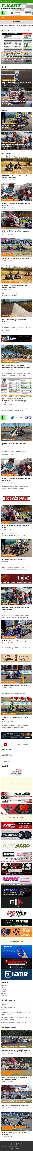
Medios (4, 67)
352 (19, 744)
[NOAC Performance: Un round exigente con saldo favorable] (16, 596)
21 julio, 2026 (5, 1136)
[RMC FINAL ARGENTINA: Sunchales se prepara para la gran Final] (16, 308)
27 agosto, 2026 (6, 179)
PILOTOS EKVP (12, 123)
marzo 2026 (4, 995)
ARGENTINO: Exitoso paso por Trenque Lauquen (19, 58)
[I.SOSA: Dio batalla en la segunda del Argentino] (16, 548)
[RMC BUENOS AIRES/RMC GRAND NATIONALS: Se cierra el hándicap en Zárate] (16, 354)
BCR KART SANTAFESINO (8, 172)
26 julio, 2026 (5, 1109)
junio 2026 (3, 989)
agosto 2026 (4, 985)
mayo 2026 (4, 991)
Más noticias (6, 153)
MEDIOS (14, 80)
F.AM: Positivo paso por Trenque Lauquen (15, 641)
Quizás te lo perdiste (9, 1027)
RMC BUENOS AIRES (24, 359)
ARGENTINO (9, 54)
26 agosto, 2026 (6, 323)
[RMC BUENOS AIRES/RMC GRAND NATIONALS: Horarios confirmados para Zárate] (16, 387)
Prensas (5, 110)
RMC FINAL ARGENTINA (14, 315)
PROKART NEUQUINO (12, 99)
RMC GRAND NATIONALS (8, 361)
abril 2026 (3, 993)
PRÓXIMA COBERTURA (14, 359)
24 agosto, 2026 (6, 128)
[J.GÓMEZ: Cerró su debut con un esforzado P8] (16, 706)
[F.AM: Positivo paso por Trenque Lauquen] (16, 629)
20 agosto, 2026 (6, 85)
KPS (8, 227)
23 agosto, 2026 (6, 260)
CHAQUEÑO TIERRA (7, 80)
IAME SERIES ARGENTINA (20, 1046)
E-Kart (16, 61)
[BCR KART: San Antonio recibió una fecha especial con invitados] (16, 274)
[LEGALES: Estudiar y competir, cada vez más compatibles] (16, 467)
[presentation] (28, 31)
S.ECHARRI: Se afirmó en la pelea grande (15, 685)
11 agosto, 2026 (6, 1053)
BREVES (16, 172)
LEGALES (16, 199)
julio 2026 (3, 987)
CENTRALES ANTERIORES (8, 1046)
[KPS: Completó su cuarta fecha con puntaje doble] (16, 514)
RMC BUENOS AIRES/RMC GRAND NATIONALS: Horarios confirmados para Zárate (14, 400)
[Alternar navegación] (3, 18)
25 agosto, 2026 (10, 61)
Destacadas (6, 31)
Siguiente (25, 744)
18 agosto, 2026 (6, 104)
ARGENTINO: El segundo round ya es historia (16, 258)
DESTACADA (15, 54)
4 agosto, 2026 (5, 1081)
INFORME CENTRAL (19, 1072)
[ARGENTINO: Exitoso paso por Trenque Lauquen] (16, 432)
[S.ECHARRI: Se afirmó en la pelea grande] (16, 674)
